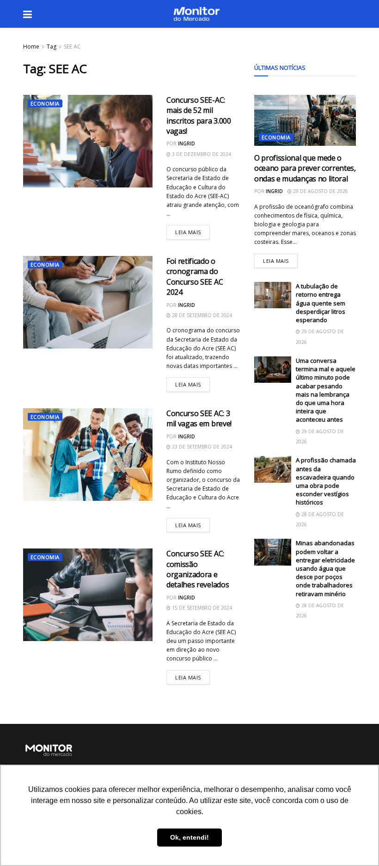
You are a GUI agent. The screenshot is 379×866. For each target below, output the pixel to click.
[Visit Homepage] (196, 14)
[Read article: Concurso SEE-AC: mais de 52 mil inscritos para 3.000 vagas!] (88, 141)
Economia (45, 103)
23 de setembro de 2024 (201, 446)
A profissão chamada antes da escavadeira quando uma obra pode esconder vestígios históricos (326, 481)
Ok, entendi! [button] (189, 837)
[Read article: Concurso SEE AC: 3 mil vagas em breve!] (88, 454)
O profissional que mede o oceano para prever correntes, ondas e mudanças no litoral (305, 168)
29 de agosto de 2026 (320, 191)
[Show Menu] (27, 14)
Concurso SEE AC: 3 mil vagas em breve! (199, 418)
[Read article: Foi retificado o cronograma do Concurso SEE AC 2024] (88, 302)
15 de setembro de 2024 (201, 607)
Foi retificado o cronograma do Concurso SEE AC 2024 (194, 276)
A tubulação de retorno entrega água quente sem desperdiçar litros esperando (320, 303)
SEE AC (72, 46)
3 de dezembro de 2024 (201, 154)
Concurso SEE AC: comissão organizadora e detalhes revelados (197, 569)
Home (31, 46)
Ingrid (186, 143)
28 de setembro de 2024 (201, 315)
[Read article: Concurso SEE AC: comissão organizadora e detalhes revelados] (88, 594)
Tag (51, 46)
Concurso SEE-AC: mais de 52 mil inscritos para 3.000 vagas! (198, 115)
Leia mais (192, 230)
